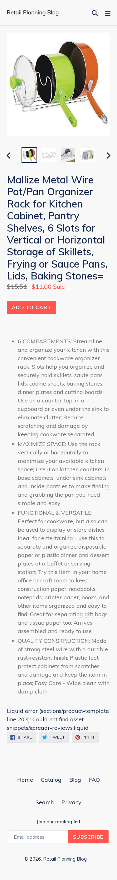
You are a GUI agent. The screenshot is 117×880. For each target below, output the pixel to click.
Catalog (51, 779)
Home (25, 779)
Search (45, 802)
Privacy (71, 802)
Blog (75, 779)
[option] (29, 155)
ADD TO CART (31, 307)
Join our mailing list (58, 822)
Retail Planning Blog (65, 859)
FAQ (94, 779)
